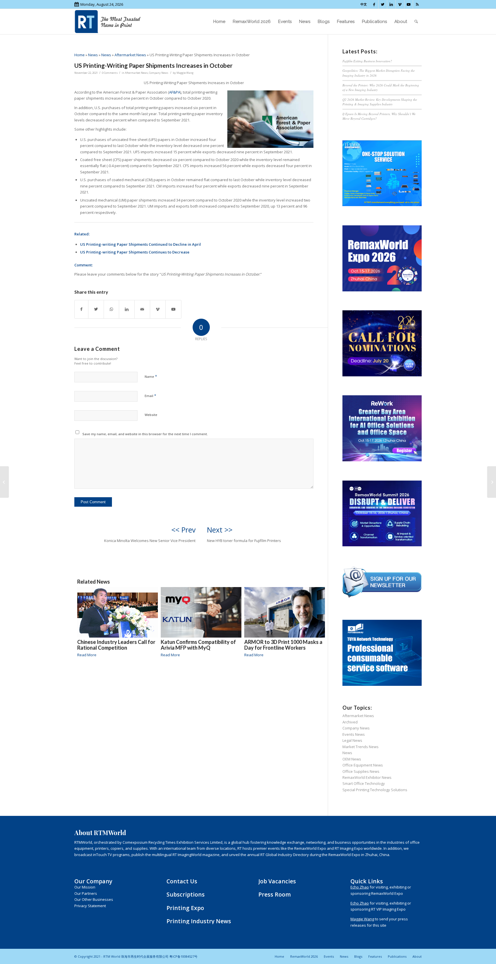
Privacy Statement (90, 905)
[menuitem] (219, 21)
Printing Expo (185, 908)
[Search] (416, 21)
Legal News (352, 740)
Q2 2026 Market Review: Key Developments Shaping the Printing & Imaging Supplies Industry (379, 102)
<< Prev (183, 530)
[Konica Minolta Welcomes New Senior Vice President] (4, 482)
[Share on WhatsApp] (111, 309)
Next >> (219, 530)
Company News (158, 73)
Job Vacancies (277, 881)
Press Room (274, 894)
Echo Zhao (359, 887)
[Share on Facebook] (81, 309)
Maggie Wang (185, 73)
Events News (353, 734)
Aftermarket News (130, 54)
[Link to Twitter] (383, 4)
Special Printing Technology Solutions (374, 789)
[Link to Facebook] (374, 4)
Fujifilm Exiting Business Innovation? (367, 61)
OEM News (351, 759)
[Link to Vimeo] (400, 4)
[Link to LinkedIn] (391, 4)
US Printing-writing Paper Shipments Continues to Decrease (134, 252)
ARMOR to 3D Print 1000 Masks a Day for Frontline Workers (283, 645)
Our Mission (84, 887)
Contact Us (181, 881)
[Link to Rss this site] (417, 4)
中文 (364, 4)
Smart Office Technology (363, 783)
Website (151, 415)
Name (151, 376)
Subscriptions (185, 894)
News (93, 54)
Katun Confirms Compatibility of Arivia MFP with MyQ (198, 645)
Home (79, 54)
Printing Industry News (198, 921)
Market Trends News (360, 746)
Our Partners (85, 893)
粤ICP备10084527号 (183, 956)
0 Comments (110, 73)
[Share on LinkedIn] (126, 309)
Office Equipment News (362, 765)
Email (150, 395)
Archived (350, 722)
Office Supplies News (360, 771)
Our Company (93, 881)
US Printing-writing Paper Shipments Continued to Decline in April (140, 244)
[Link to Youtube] (408, 4)
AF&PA (174, 92)
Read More (86, 654)
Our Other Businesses (93, 899)
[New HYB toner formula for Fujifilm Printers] (491, 482)
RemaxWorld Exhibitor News (367, 777)
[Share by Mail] (142, 309)
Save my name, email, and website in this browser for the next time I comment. (145, 434)
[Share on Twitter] (96, 309)
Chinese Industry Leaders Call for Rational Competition (116, 645)
